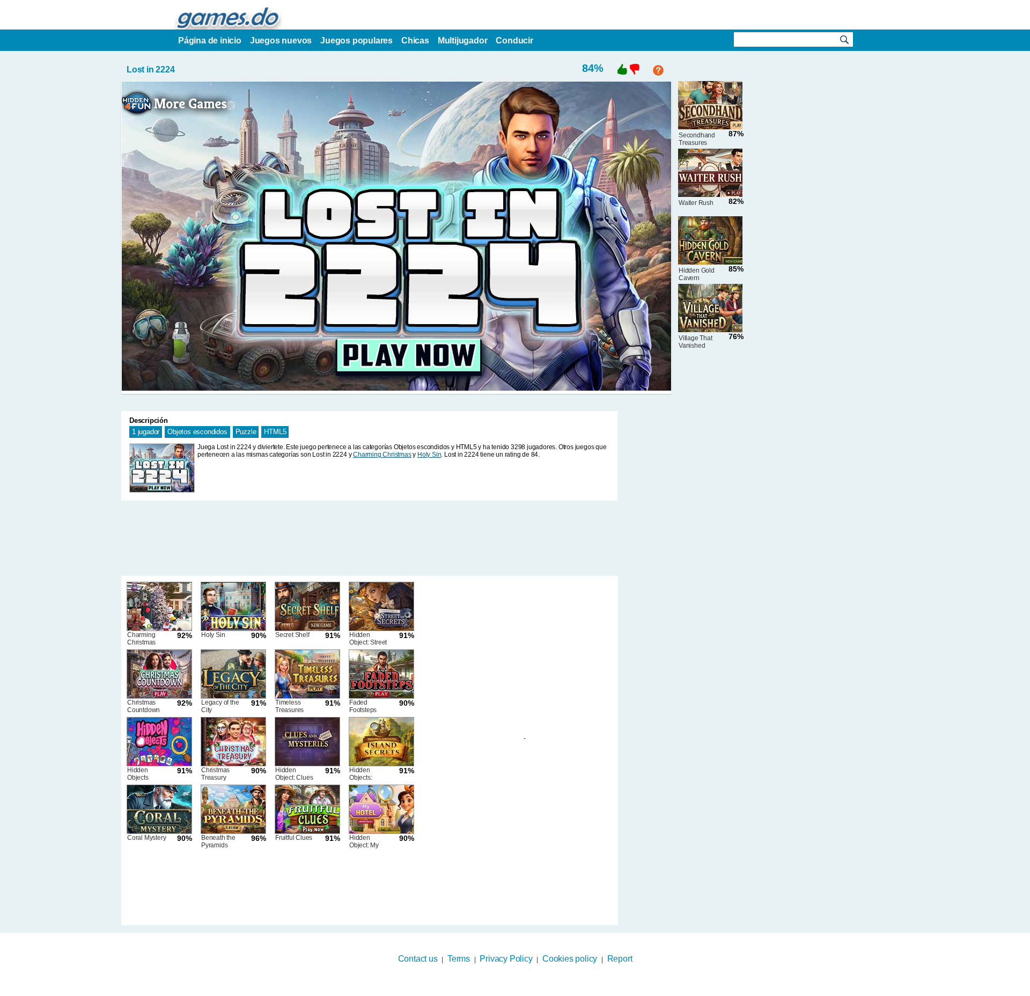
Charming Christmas (382, 454)
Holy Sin (429, 454)
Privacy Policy (506, 958)
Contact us (418, 958)
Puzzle (246, 432)
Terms (458, 958)
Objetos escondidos (197, 432)
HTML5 (275, 432)
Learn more (508, 989)
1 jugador (145, 432)
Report (619, 958)
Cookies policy (569, 958)
